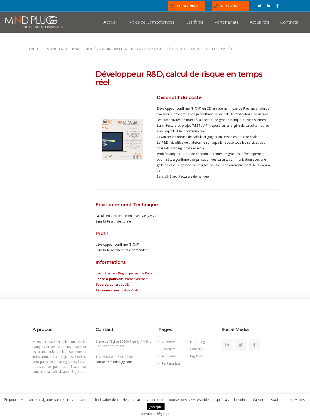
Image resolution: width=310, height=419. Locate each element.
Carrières (194, 22)
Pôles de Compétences (151, 22)
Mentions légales (155, 413)
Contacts (289, 22)
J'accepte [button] (156, 407)
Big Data (196, 356)
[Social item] (227, 345)
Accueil (110, 22)
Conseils (196, 349)
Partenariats (226, 22)
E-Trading (197, 341)
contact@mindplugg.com (114, 362)
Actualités (259, 22)
